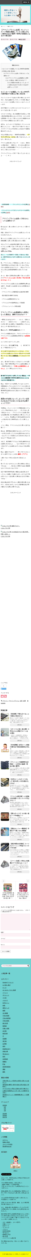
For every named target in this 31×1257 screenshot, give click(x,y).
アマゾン (5, 701)
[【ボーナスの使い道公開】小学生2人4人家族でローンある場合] (5, 732)
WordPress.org (7, 1146)
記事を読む (19, 724)
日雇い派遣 (6, 1028)
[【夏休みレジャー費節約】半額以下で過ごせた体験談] (5, 832)
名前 (2, 932)
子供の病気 (6, 1021)
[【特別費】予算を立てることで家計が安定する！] (5, 717)
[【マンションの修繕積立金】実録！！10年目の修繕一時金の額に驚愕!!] (5, 765)
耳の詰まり (6, 1054)
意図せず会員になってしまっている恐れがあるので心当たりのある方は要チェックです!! (18, 85)
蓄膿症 (5, 1061)
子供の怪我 (6, 1015)
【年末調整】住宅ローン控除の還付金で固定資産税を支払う (19, 747)
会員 (21, 701)
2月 (5, 1110)
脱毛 (4, 1056)
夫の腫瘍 (5, 1013)
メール (3, 938)
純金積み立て (6, 1049)
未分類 (5, 1031)
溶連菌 (5, 1038)
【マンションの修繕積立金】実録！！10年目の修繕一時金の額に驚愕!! (19, 764)
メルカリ (5, 1000)
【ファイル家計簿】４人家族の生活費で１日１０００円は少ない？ (19, 798)
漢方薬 (5, 1041)
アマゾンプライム (14, 701)
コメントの (7, 1144)
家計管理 (22, 39)
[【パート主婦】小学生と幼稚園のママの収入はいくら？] (5, 864)
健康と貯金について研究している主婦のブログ (17, 1254)
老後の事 (5, 1051)
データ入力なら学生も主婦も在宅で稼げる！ (16, 1088)
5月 (5, 1109)
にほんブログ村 (5, 528)
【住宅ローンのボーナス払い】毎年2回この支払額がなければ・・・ (19, 781)
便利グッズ (6, 1008)
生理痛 (5, 1044)
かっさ (5, 987)
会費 (24, 701)
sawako (3, 703)
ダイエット (6, 995)
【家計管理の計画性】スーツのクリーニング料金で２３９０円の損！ (19, 846)
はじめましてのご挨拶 (9, 990)
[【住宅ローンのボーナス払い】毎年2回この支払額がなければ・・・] (5, 782)
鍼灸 (4, 1072)
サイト (3, 944)
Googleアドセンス (8, 982)
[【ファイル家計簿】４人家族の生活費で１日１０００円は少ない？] (5, 799)
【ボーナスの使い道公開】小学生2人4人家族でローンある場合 (19, 731)
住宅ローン (6, 1003)
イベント (5, 992)
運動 (4, 1069)
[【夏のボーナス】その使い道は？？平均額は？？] (5, 816)
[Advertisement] (15, 184)
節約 (4, 1046)
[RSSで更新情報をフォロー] (5, 696)
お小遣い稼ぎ (6, 985)
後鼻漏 (5, 1026)
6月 (5, 1107)
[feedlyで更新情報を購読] (2, 696)
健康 (4, 1010)
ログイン (5, 1140)
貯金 (4, 1064)
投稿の (6, 1142)
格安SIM (5, 1033)
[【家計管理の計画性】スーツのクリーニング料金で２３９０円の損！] (5, 847)
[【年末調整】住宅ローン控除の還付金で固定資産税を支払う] (5, 748)
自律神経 (5, 1059)
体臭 (4, 1005)
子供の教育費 (6, 1018)
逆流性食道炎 (6, 1066)
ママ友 (5, 998)
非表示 (17, 65)
